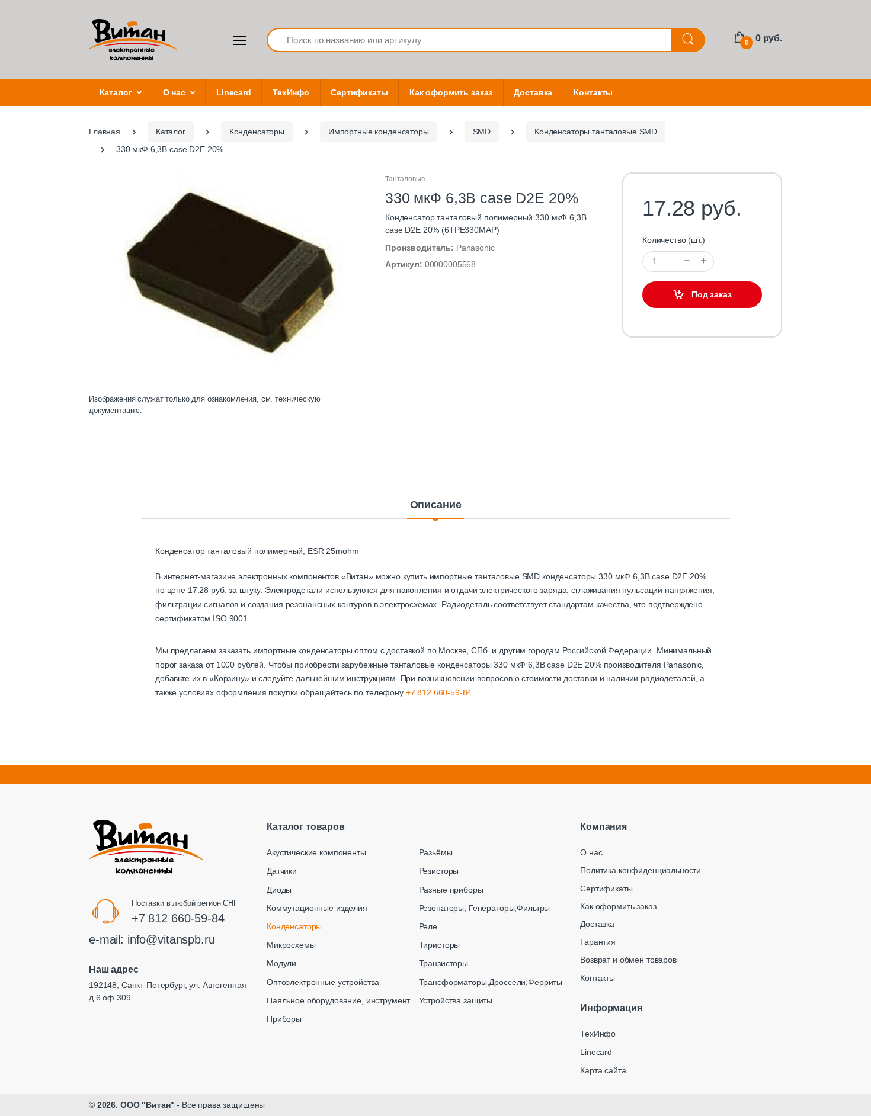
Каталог (116, 92)
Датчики (282, 871)
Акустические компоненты (316, 852)
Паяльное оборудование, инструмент (338, 1000)
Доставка (533, 92)
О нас (174, 92)
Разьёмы (436, 852)
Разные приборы (451, 889)
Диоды (279, 889)
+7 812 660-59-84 (439, 692)
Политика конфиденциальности (640, 870)
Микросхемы (291, 945)
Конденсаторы (294, 926)
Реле (428, 926)
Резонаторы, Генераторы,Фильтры (484, 908)
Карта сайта (603, 1070)
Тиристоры (439, 945)
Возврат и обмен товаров (628, 959)
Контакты (593, 92)
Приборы (284, 1019)
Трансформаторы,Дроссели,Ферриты (491, 982)
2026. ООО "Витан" (136, 1104)
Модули (281, 963)
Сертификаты (359, 92)
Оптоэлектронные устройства (323, 982)
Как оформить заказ (450, 92)
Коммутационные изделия (317, 908)
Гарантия (598, 942)
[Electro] (133, 39)
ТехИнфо (291, 92)
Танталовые (405, 179)
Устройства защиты (456, 1000)
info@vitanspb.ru (171, 939)
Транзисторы (443, 963)
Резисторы (439, 871)
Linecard (233, 92)
